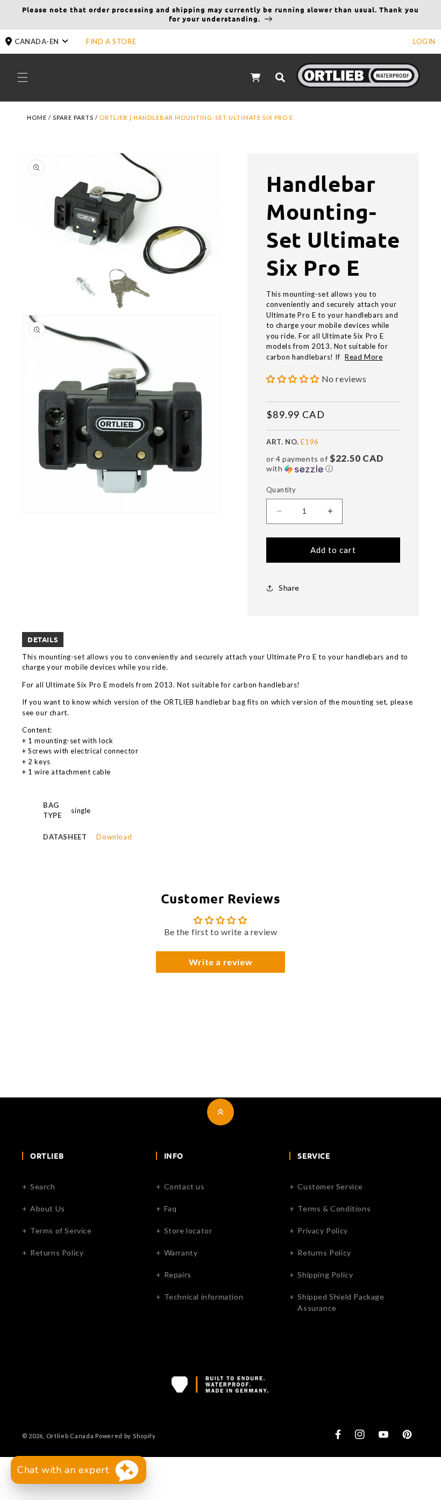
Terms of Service (61, 1230)
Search (42, 1186)
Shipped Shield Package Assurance (340, 1302)
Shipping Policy (325, 1274)
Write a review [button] (220, 962)
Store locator (188, 1230)
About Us (47, 1208)
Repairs (177, 1274)
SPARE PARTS (73, 117)
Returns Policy (56, 1252)
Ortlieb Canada (70, 1435)
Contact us (184, 1186)
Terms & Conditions (334, 1208)
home (37, 117)
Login (424, 41)
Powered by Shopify (125, 1435)
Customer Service (330, 1186)
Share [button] (289, 587)
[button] (45, 41)
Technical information (204, 1296)
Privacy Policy (322, 1230)
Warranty (181, 1252)
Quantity (281, 489)
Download (114, 836)
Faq (170, 1208)
